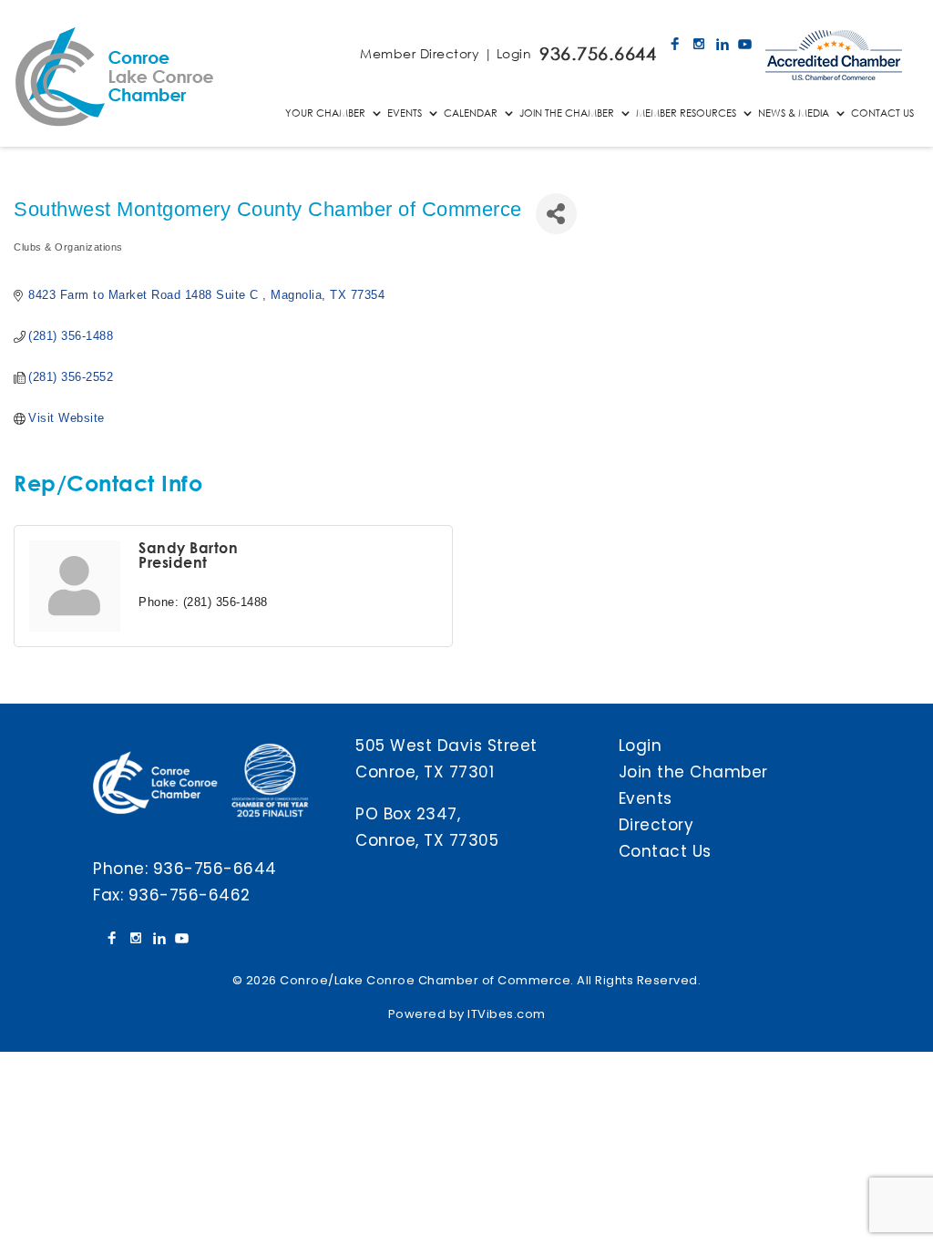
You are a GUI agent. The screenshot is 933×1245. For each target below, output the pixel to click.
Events (645, 798)
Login (514, 53)
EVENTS (404, 113)
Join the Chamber (693, 772)
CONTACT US (882, 113)
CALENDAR (470, 113)
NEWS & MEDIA (793, 113)
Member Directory (419, 53)
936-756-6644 (215, 869)
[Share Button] (556, 213)
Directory (656, 825)
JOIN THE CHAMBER (566, 113)
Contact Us (665, 851)
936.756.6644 (597, 53)
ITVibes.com (506, 1014)
